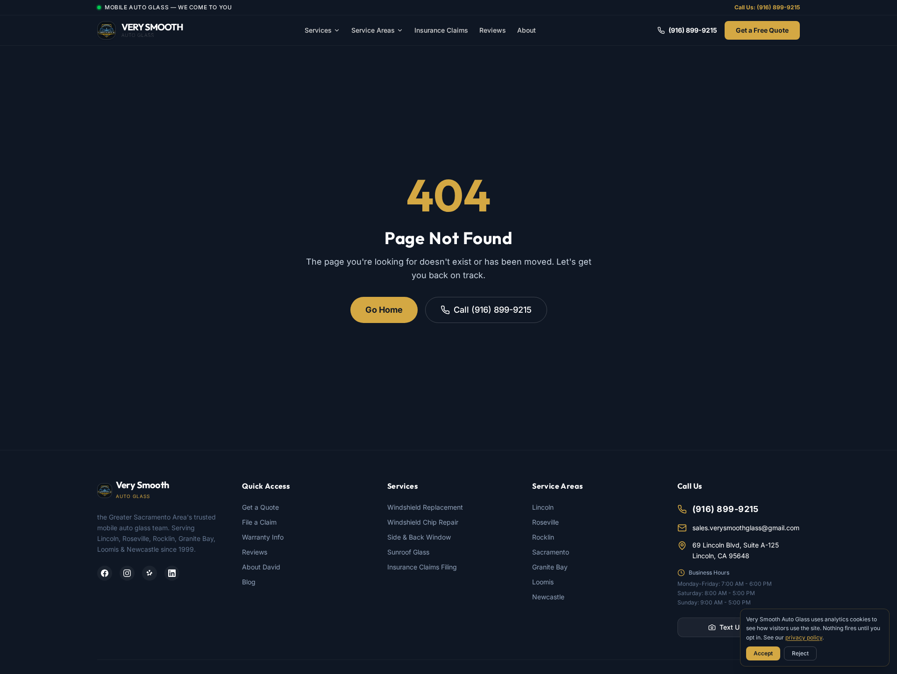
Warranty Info (263, 537)
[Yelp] (149, 573)
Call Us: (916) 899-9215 (767, 7)
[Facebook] (104, 573)
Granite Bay (550, 567)
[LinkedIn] (171, 573)
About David (261, 567)
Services (318, 30)
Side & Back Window (419, 537)
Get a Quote (260, 507)
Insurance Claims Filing (422, 567)
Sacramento (550, 552)
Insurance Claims (441, 30)
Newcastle (548, 597)
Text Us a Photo (744, 627)
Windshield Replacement (425, 507)
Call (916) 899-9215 (493, 310)
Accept (763, 653)
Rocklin (543, 537)
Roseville (545, 522)
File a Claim (259, 522)
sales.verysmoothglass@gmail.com (745, 528)
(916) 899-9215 (693, 30)
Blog (249, 582)
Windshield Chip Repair (422, 522)
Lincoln (543, 507)
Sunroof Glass (408, 552)
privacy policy (803, 637)
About (526, 30)
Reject (800, 653)
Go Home (384, 310)
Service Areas (373, 30)
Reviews (492, 30)
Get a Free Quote (762, 30)
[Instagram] (127, 573)
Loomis (543, 582)
